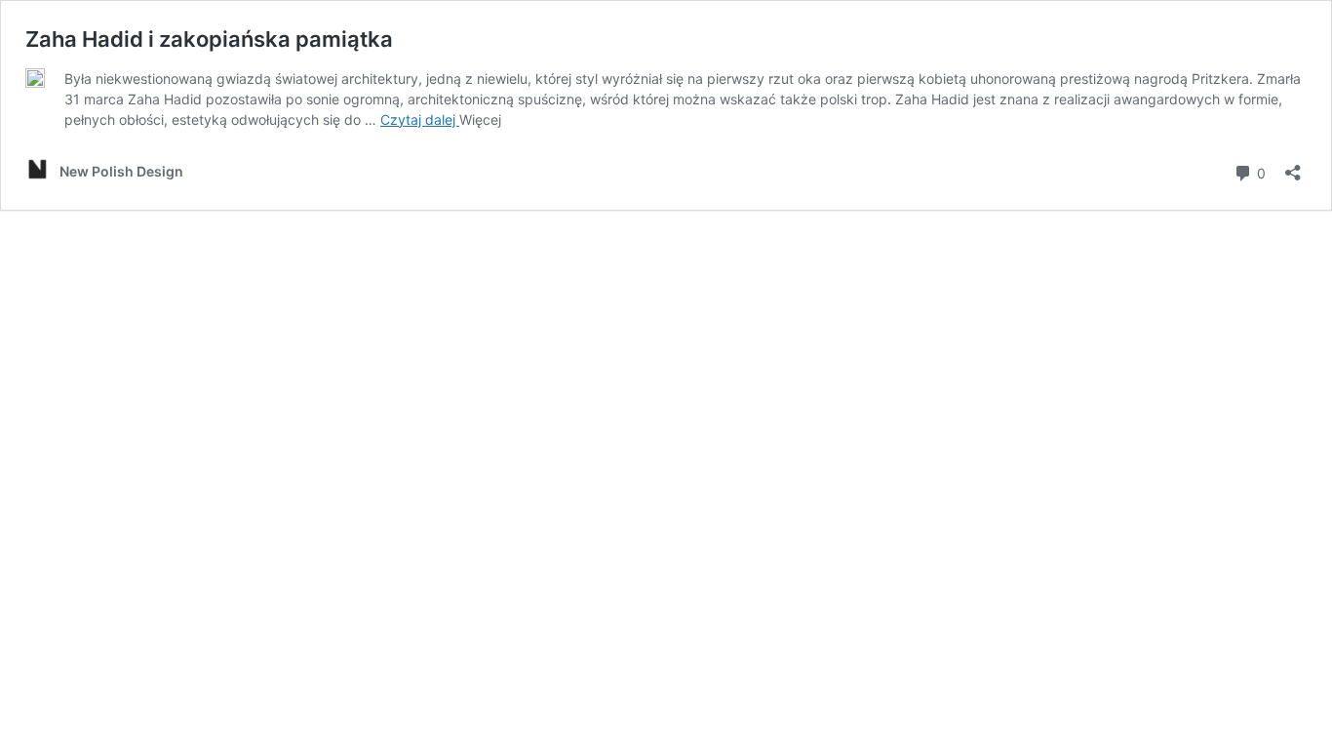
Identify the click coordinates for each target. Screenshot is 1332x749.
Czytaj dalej (419, 119)
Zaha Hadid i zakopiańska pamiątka (209, 39)
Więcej (480, 119)
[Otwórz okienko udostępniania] (1293, 166)
